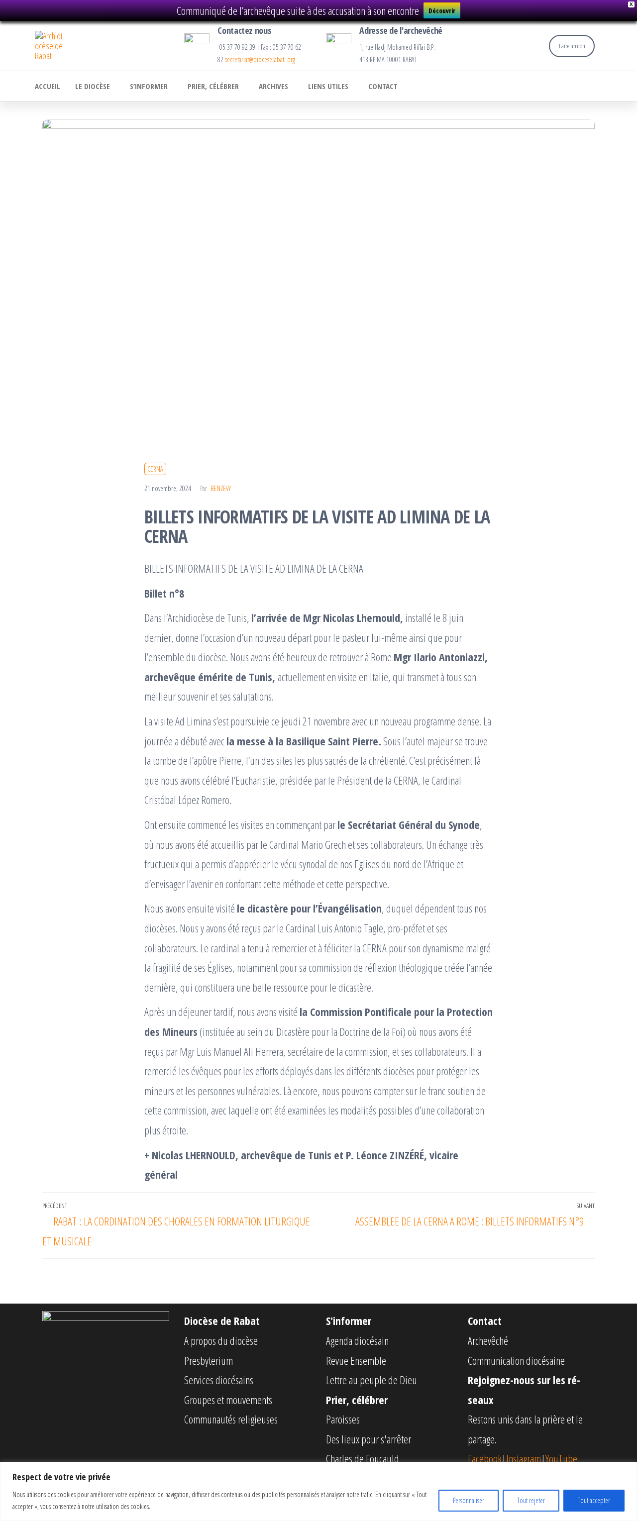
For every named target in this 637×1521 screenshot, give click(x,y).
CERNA (155, 469)
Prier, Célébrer (213, 86)
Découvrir (441, 10)
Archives (273, 86)
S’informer (149, 86)
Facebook (485, 1458)
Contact (383, 86)
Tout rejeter (531, 1500)
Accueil (47, 86)
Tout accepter (594, 1500)
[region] (318, 1491)
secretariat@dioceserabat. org (260, 59)
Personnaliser (468, 1500)
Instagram (523, 1458)
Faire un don (572, 45)
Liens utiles (328, 86)
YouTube (561, 1458)
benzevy (221, 488)
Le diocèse (92, 86)
